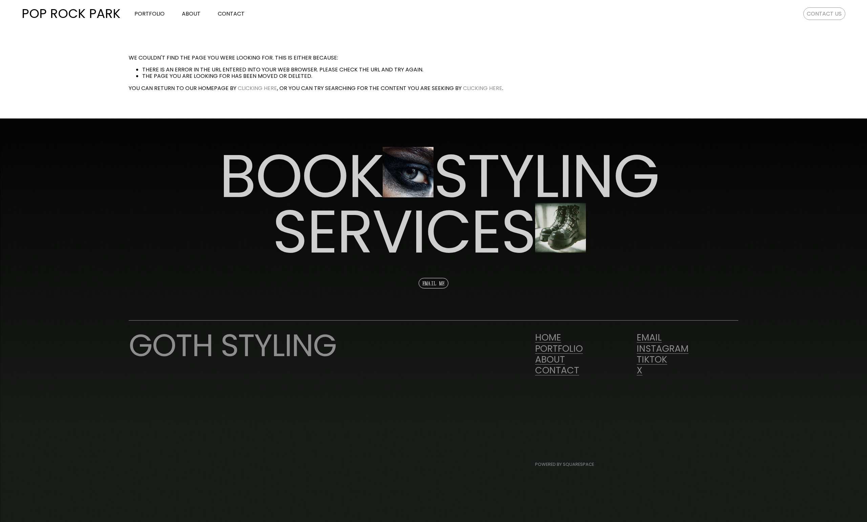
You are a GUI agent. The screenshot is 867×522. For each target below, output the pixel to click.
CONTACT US (824, 14)
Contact (231, 13)
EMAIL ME (433, 283)
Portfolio (149, 13)
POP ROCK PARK (71, 13)
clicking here (257, 88)
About (191, 13)
